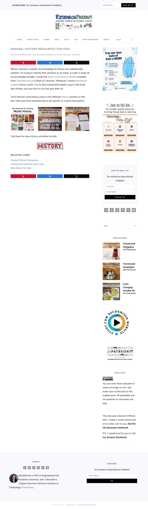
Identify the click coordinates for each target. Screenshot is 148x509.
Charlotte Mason (25, 80)
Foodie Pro (71, 505)
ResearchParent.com (74, 22)
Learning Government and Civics (27, 164)
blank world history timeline (62, 76)
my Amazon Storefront (114, 437)
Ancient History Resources (24, 160)
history (65, 96)
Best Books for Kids (21, 168)
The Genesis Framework (86, 505)
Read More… (28, 487)
